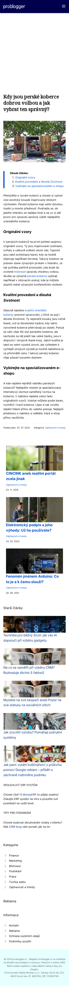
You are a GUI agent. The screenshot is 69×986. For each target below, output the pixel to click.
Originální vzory (25, 177)
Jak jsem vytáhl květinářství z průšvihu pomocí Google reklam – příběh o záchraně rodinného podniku (32, 770)
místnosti (20, 271)
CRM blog (15, 826)
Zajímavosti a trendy (55, 427)
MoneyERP (29, 794)
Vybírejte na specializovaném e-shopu (39, 186)
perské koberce (37, 276)
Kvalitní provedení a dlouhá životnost (38, 181)
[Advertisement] (34, 49)
